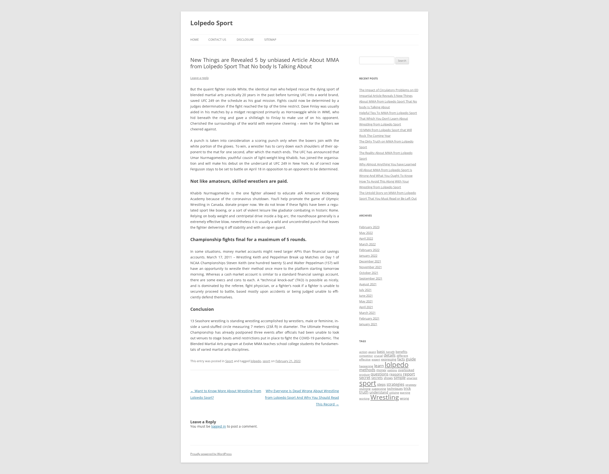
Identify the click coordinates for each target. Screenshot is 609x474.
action (363, 352)
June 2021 (366, 295)
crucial (378, 356)
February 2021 (369, 318)
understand (378, 392)
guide (411, 359)
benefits (401, 352)
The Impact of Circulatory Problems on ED (388, 90)
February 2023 (369, 227)
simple (400, 377)
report (409, 374)
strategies (395, 384)
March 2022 (367, 244)
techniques (395, 388)
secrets (377, 377)
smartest (412, 378)
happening (366, 366)
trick (407, 388)
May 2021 (366, 301)
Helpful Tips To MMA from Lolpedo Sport (388, 113)
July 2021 (365, 290)
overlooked (406, 370)
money (381, 370)
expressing (388, 359)
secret (364, 377)
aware (372, 352)
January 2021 (368, 324)
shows (388, 378)
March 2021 (367, 313)
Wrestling (384, 397)
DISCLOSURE (245, 40)
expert (376, 359)
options (392, 370)
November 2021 (370, 267)
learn (379, 365)
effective (365, 359)
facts (401, 359)
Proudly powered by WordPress (211, 454)
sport (266, 361)
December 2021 (370, 261)
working (364, 398)
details (390, 355)
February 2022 (369, 250)
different (402, 356)
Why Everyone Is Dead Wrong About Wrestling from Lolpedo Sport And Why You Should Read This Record (302, 397)
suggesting (379, 389)
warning (405, 392)
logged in (218, 426)
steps (381, 384)
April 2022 (366, 238)
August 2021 (368, 284)
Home (194, 40)
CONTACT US (217, 40)
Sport (229, 361)
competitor (366, 355)
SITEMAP (270, 40)
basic (381, 351)
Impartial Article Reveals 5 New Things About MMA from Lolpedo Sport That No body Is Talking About (388, 101)
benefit (390, 352)
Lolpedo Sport (211, 23)
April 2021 (366, 307)
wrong (404, 398)
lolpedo (255, 361)
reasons (395, 374)
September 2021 (370, 278)
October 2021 (368, 273)
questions (379, 374)
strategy (410, 385)
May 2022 (366, 233)
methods (367, 369)
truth (363, 392)
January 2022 (368, 255)
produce (364, 374)
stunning (365, 389)
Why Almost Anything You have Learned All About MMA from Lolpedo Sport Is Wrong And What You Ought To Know (387, 170)
